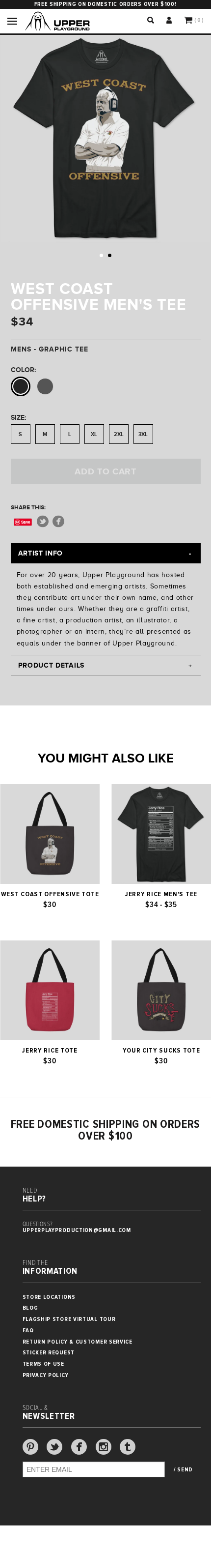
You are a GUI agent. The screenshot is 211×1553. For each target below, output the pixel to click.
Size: (18, 417)
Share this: (28, 507)
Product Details (51, 665)
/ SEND (183, 1470)
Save (25, 522)
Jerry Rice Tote (50, 1050)
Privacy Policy (46, 1375)
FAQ (28, 1330)
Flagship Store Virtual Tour (69, 1319)
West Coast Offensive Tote (50, 894)
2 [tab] (109, 255)
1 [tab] (101, 255)
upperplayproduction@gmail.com (77, 1230)
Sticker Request (49, 1352)
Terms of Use (43, 1364)
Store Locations (49, 1297)
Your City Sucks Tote (161, 1050)
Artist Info (40, 553)
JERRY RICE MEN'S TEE (161, 894)
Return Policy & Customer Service (77, 1342)
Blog (30, 1308)
